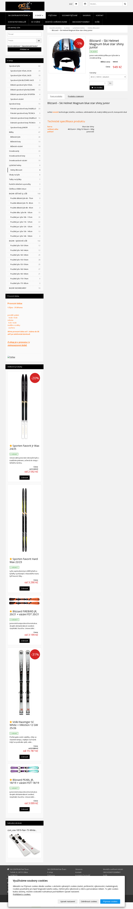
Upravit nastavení (67, 901)
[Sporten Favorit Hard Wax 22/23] (24, 519)
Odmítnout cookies (89, 901)
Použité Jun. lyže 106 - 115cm (25, 217)
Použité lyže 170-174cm (25, 278)
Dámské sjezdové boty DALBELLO (25, 118)
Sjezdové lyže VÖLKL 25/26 (25, 71)
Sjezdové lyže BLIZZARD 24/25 (25, 80)
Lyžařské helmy (79, 28)
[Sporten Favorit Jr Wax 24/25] (24, 406)
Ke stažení (35, 22)
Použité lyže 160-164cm (25, 269)
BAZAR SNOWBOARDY (24, 288)
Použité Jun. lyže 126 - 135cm (25, 226)
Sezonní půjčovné (69, 15)
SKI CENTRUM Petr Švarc (18, 15)
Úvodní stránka (55, 28)
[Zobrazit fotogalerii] (24, 845)
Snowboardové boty (24, 156)
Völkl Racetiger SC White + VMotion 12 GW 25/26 (24, 725)
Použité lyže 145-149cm (25, 255)
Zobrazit (24, 477)
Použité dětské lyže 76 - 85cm (25, 203)
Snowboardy (24, 151)
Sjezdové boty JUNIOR (25, 127)
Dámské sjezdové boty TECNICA (25, 123)
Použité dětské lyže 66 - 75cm (25, 198)
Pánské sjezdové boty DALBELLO (25, 108)
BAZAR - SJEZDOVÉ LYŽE (24, 241)
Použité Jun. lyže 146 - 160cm (25, 236)
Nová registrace (14, 46)
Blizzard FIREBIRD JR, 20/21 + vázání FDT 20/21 (24, 613)
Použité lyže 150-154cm (25, 260)
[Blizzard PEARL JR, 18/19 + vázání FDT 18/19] (24, 770)
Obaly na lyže (24, 175)
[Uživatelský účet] (85, 4)
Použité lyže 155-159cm (25, 264)
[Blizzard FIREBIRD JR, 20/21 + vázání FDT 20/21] (24, 601)
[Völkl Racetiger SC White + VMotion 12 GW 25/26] (24, 683)
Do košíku (98, 87)
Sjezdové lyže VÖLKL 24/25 (25, 75)
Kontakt (99, 15)
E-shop (38, 15)
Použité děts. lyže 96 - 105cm (25, 212)
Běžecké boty (25, 141)
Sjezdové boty (24, 104)
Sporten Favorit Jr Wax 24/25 (24, 447)
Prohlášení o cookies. (22, 894)
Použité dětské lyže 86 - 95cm (25, 208)
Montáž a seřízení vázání (56, 22)
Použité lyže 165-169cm (25, 274)
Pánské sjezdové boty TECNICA (25, 113)
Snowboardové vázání (24, 160)
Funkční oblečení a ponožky (24, 184)
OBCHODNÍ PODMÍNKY (81, 22)
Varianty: (93, 73)
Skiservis (87, 15)
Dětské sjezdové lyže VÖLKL (25, 85)
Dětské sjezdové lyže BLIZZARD (25, 90)
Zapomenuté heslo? (30, 46)
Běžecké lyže (25, 137)
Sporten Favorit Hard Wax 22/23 (24, 560)
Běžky (24, 132)
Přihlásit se (24, 49)
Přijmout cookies (110, 901)
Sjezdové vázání (25, 99)
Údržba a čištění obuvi (24, 189)
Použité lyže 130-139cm (25, 245)
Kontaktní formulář (17, 22)
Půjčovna (52, 15)
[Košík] (76, 4)
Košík (97, 22)
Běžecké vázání (25, 146)
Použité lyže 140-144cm (25, 250)
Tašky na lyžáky (24, 179)
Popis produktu (56, 96)
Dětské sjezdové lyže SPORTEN (25, 94)
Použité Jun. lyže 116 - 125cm (25, 222)
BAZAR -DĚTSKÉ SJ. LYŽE (24, 193)
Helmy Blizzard (93, 28)
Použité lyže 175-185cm (25, 283)
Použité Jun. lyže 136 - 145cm (25, 231)
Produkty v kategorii (76, 96)
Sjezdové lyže (24, 66)
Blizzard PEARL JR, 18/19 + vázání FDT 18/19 (24, 781)
